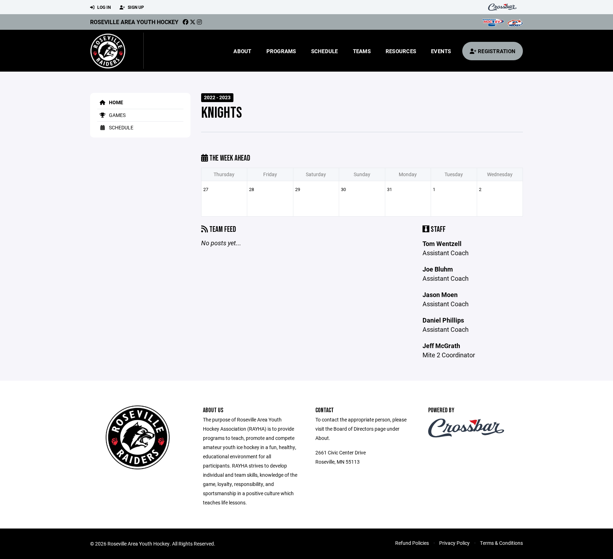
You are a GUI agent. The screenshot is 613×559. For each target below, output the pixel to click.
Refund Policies (412, 543)
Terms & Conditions (501, 543)
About (242, 51)
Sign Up (135, 7)
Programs (281, 51)
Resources (401, 51)
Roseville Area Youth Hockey (134, 22)
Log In (103, 7)
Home (115, 102)
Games (117, 115)
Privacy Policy (454, 543)
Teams (362, 51)
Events (441, 51)
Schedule (324, 51)
